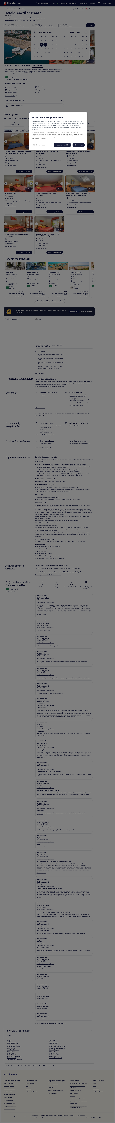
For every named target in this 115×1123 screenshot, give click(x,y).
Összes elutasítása (62, 145)
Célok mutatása (39, 145)
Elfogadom (78, 145)
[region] (58, 131)
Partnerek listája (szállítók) (39, 138)
